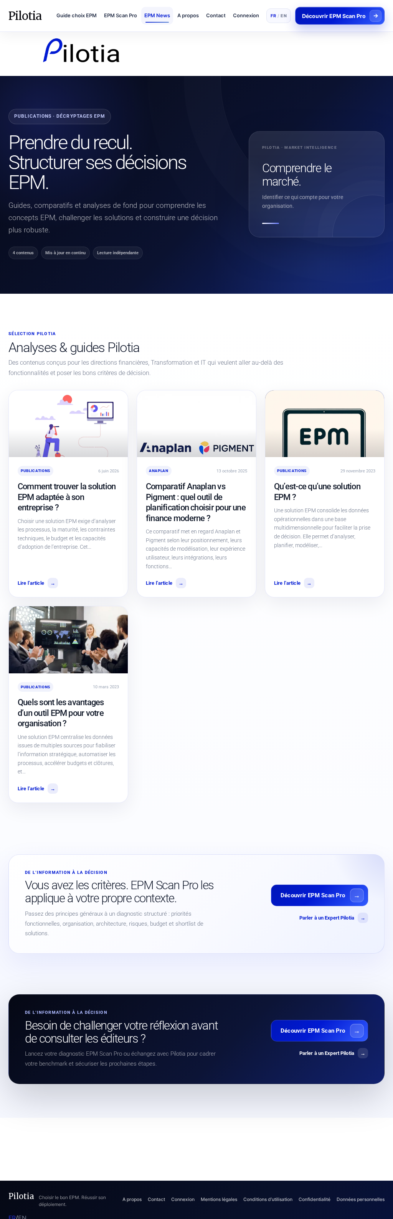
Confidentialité (314, 1199)
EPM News (157, 15)
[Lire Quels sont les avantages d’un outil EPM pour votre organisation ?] (68, 639)
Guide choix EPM (76, 15)
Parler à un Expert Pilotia (332, 918)
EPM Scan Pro (120, 15)
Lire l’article (36, 583)
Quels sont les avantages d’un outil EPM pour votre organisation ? (61, 713)
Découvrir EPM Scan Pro (313, 895)
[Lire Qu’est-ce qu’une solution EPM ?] (324, 423)
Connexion (246, 15)
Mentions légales (219, 1199)
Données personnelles (361, 1199)
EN (284, 15)
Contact (216, 15)
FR (273, 15)
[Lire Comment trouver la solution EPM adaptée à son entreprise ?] (68, 423)
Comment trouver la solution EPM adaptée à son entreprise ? (67, 497)
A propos (188, 15)
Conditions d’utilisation (267, 1199)
